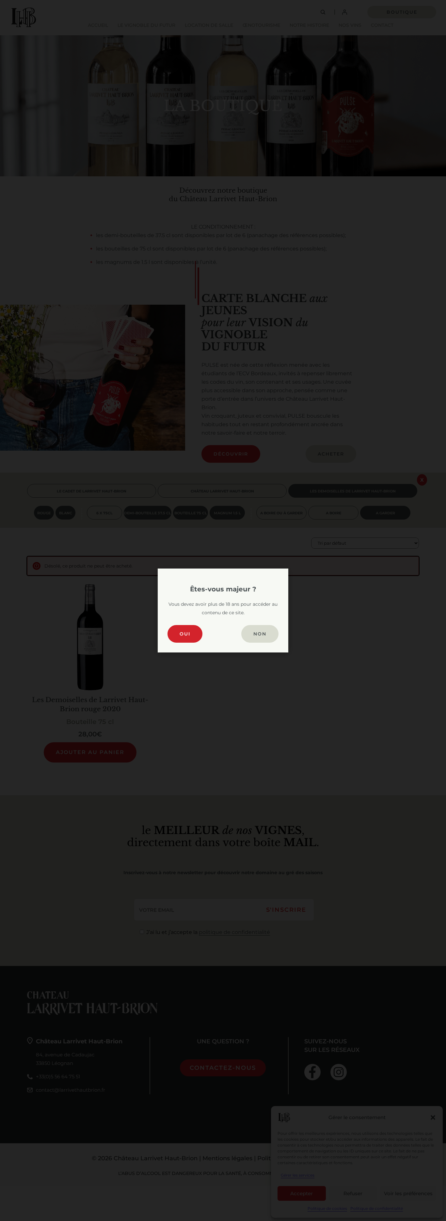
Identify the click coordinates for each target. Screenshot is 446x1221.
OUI (185, 634)
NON (259, 634)
